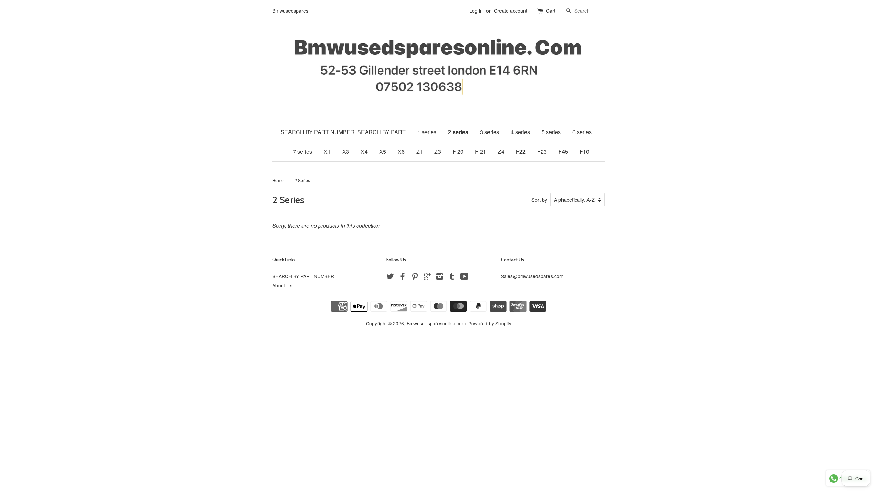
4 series (520, 132)
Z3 (437, 151)
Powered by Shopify (489, 323)
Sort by (539, 199)
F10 (584, 151)
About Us (282, 285)
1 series (426, 132)
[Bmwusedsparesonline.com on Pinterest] (415, 277)
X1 (327, 151)
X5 (382, 151)
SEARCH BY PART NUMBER (303, 276)
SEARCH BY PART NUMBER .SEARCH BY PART (343, 132)
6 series (582, 132)
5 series (551, 132)
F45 (563, 151)
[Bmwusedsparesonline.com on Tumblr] (452, 277)
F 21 (480, 151)
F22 (521, 151)
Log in (476, 10)
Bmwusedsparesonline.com (436, 323)
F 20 (458, 151)
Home (278, 180)
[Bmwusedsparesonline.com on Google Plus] (427, 277)
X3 (345, 151)
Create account (510, 10)
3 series (489, 132)
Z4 (501, 151)
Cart (550, 10)
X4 (364, 151)
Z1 (419, 151)
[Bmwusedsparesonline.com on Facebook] (402, 277)
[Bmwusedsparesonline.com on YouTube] (464, 277)
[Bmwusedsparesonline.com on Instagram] (439, 277)
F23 (542, 151)
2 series (458, 132)
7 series (302, 151)
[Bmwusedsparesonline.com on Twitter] (390, 277)
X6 (401, 151)
